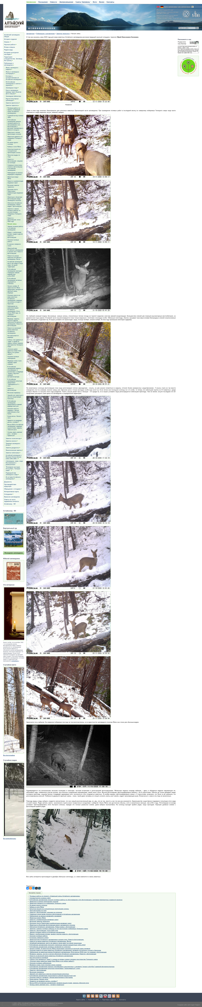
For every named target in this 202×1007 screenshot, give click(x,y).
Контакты (110, 2)
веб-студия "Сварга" (194, 1005)
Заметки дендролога (12, 448)
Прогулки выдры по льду (38, 910)
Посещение (43, 2)
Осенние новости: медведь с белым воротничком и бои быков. (51, 977)
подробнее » (15, 661)
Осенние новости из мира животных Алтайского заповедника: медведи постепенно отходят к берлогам (65, 950)
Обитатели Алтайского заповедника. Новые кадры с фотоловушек (52, 927)
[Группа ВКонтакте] (84, 996)
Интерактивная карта (11, 491)
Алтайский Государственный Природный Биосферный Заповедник (42, 1003)
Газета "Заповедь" (83, 2)
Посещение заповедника (14, 553)
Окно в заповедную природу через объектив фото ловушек (13, 92)
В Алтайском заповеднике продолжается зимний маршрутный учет (53, 975)
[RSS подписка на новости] (118, 996)
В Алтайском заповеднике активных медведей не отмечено (50, 947)
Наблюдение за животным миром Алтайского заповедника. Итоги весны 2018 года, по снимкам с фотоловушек (68, 952)
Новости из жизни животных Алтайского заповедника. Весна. (50, 941)
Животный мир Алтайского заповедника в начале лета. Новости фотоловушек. (57, 939)
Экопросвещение (66, 2)
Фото (95, 2)
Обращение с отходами (12, 489)
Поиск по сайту (93, 999)
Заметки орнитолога (12, 103)
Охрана (7, 42)
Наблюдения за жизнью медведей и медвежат (46, 916)
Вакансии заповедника (12, 497)
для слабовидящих (184, 7)
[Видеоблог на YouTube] (105, 996)
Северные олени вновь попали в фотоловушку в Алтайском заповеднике (55, 914)
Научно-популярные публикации (12, 99)
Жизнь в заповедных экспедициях (12, 72)
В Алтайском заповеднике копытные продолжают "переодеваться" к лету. (55, 968)
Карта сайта (80, 999)
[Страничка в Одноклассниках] (92, 996)
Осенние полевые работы (39, 936)
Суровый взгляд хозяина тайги (40, 898)
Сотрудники (8, 494)
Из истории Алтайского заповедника (13, 478)
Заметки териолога (63, 33)
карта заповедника (170, 7)
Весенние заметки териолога (40, 921)
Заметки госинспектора (13, 438)
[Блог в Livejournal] (101, 996)
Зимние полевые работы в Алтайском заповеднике (47, 932)
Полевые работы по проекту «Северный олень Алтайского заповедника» (55, 896)
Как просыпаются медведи (39, 957)
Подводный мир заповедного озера (12, 473)
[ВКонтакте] (27, 888)
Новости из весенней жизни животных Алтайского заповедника (51, 956)
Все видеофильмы (9, 838)
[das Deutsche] (162, 7)
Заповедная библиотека (13, 96)
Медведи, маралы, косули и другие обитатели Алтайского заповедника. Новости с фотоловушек (63, 954)
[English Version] (158, 7)
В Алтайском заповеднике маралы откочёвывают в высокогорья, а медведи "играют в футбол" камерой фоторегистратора (72, 966)
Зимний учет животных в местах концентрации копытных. (49, 974)
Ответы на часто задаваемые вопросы (11, 500)
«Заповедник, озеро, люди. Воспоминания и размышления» (14, 462)
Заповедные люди (11, 88)
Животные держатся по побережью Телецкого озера (48, 903)
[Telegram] (88, 996)
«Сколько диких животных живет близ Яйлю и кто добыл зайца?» (52, 961)
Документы (8, 482)
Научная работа (9, 44)
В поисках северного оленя (39, 937)
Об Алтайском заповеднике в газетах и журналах (13, 83)
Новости (53, 2)
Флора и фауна (9, 47)
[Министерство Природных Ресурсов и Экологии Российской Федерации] (192, 7)
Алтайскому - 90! (10, 504)
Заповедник (31, 2)
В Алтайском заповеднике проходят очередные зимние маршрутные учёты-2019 (57, 945)
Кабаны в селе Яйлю (37, 907)
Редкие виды (8, 50)
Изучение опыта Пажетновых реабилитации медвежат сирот (50, 923)
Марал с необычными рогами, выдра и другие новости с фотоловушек (54, 934)
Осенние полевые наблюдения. (41, 963)
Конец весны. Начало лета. (39, 979)
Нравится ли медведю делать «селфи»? (44, 981)
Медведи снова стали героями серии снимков (45, 965)
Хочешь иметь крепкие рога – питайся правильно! (47, 984)
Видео (101, 2)
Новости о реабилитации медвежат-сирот (44, 919)
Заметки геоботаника (12, 453)
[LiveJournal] (39, 888)
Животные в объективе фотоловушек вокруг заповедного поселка (52, 925)
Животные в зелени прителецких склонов (44, 901)
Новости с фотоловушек (38, 970)
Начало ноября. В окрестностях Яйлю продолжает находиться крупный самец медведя (60, 948)
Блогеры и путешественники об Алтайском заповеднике (13, 77)
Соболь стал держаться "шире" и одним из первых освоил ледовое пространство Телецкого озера (64, 959)
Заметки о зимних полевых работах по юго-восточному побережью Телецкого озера (59, 928)
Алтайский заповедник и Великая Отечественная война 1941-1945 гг (13, 456)
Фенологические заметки (14, 450)
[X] (36, 888)
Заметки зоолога (11, 441)
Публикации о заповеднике (45, 33)
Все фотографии (9, 755)
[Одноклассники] (30, 888)
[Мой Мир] (33, 888)
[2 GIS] (113, 996)
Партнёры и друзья (109, 999)
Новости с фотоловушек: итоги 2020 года (44, 930)
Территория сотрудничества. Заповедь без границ (13, 58)
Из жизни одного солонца (38, 905)
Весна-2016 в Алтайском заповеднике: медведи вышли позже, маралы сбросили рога (59, 983)
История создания (10, 39)
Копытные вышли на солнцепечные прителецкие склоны (49, 909)
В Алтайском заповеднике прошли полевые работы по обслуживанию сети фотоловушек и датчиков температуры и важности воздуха (76, 900)
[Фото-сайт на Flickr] (109, 996)
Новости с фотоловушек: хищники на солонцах (46, 912)
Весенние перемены (37, 972)
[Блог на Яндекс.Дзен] (96, 996)
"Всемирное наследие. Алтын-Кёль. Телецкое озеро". (13, 468)
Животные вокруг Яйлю (38, 918)
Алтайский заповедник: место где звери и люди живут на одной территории (56, 943)
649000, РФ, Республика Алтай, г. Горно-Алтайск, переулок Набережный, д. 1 (35, 1005)
